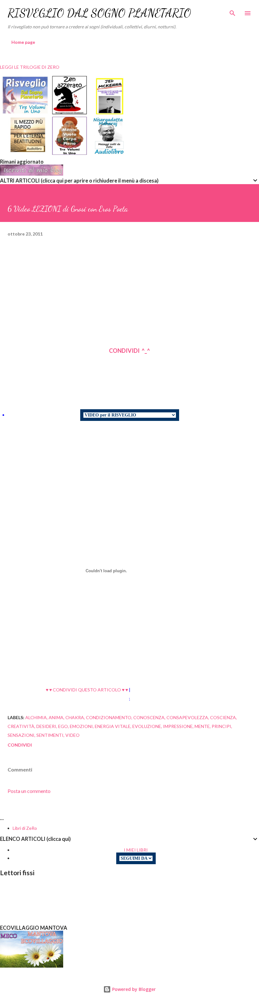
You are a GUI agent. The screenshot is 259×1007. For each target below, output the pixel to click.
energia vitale (112, 726)
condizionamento (108, 717)
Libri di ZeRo (25, 828)
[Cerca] (232, 11)
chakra (74, 717)
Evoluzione (146, 726)
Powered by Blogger (133, 989)
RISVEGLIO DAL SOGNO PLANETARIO (99, 13)
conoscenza (149, 717)
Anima (56, 717)
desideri (46, 726)
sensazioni (21, 735)
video (72, 735)
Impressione (178, 726)
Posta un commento (29, 791)
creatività (21, 726)
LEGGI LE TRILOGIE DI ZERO (29, 67)
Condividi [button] (20, 745)
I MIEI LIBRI (136, 850)
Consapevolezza (187, 717)
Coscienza (223, 717)
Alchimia (36, 717)
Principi (221, 726)
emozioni (81, 726)
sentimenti (49, 735)
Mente (202, 726)
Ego (63, 726)
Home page (23, 42)
